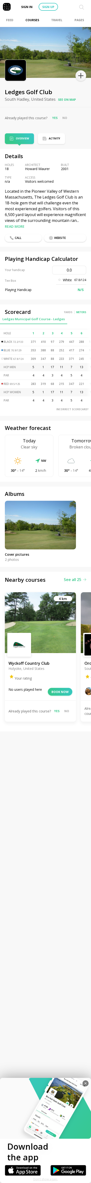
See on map (67, 100)
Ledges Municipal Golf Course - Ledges (33, 319)
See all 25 (72, 579)
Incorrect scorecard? (72, 409)
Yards (68, 312)
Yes (55, 118)
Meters (81, 312)
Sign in (27, 7)
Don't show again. (45, 1179)
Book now (60, 692)
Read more (15, 226)
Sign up (48, 7)
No (64, 118)
